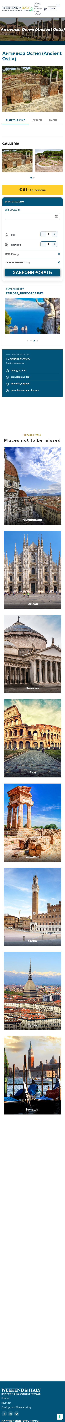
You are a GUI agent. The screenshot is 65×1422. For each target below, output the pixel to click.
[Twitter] (16, 1413)
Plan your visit (15, 120)
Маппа (53, 120)
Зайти (52, 8)
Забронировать (32, 272)
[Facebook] (4, 1413)
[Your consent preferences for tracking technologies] (60, 1417)
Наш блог (6, 1403)
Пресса (5, 1398)
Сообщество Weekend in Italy (16, 1407)
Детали (37, 120)
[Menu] (58, 5)
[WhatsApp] (31, 8)
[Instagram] (10, 1413)
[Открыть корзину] (45, 8)
